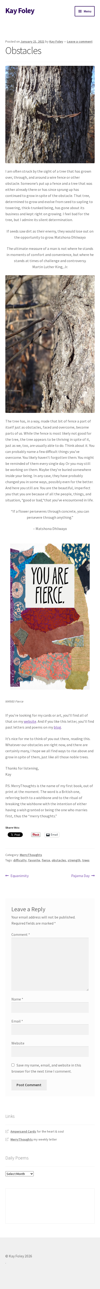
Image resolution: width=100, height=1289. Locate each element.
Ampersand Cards (23, 1131)
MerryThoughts (31, 855)
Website (17, 1043)
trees (86, 860)
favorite (34, 860)
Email (17, 1021)
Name (17, 999)
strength (74, 860)
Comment (20, 934)
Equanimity (19, 876)
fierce (46, 860)
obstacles (59, 860)
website (30, 721)
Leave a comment (80, 41)
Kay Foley (19, 10)
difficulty (20, 860)
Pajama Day (80, 876)
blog (57, 727)
